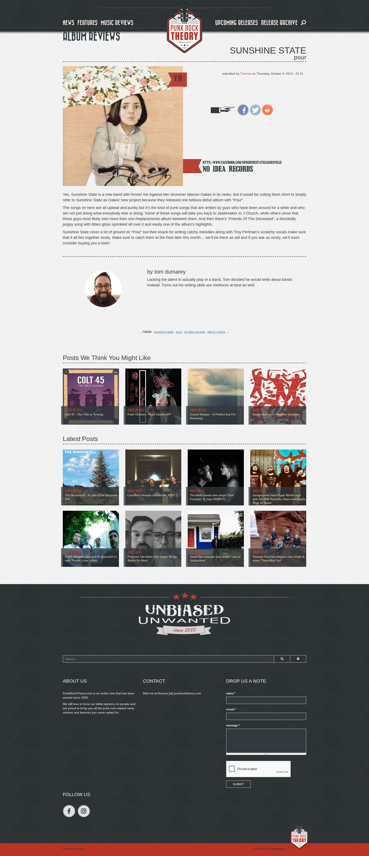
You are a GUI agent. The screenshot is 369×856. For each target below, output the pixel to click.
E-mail (231, 709)
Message (233, 725)
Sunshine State (268, 50)
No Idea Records (228, 169)
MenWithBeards (275, 848)
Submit (238, 784)
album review (216, 332)
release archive (279, 23)
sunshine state (164, 332)
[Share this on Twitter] (255, 109)
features (88, 23)
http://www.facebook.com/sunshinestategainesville (242, 162)
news (68, 23)
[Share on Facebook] (243, 109)
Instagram (84, 811)
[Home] (184, 29)
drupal (81, 848)
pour (179, 332)
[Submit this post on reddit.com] (267, 109)
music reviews (117, 23)
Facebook (69, 811)
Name (230, 693)
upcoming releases (236, 23)
